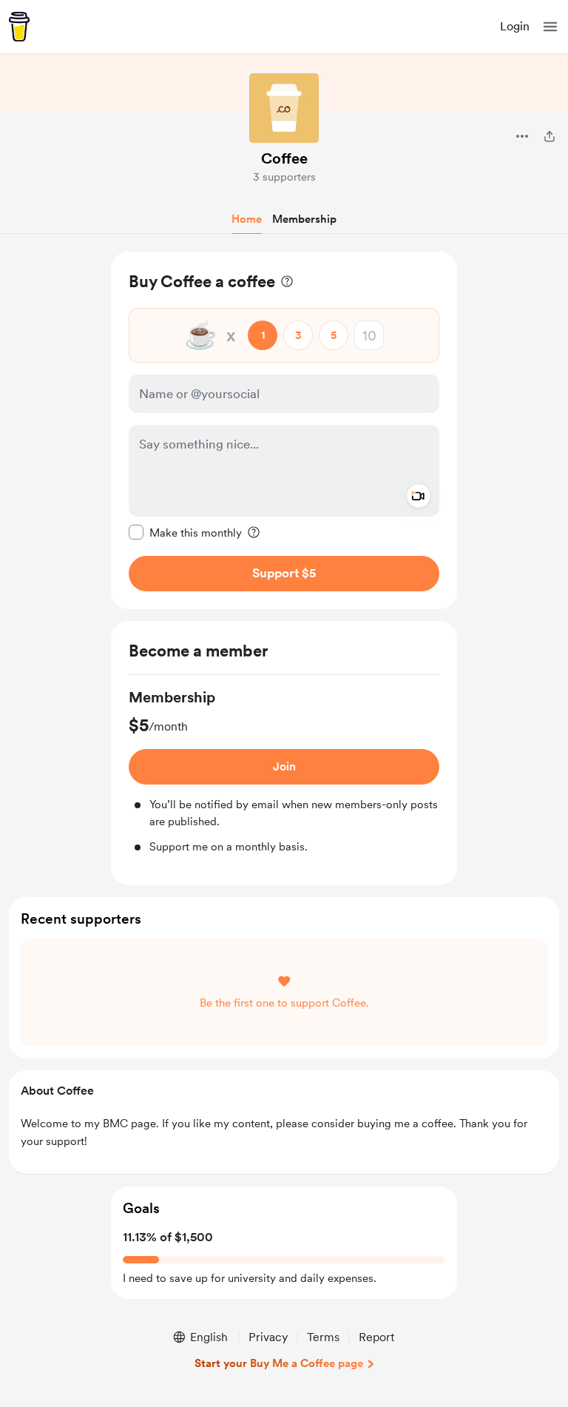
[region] (284, 430)
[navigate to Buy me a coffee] (19, 26)
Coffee (284, 158)
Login (515, 26)
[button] (550, 27)
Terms (323, 1337)
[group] (284, 771)
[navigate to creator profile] (284, 108)
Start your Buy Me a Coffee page (279, 1363)
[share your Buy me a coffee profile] (549, 136)
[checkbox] (185, 532)
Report (376, 1337)
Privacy (268, 1337)
